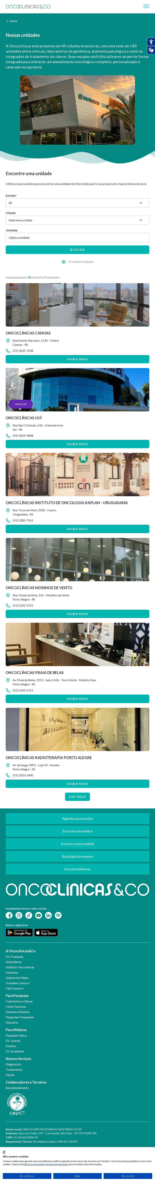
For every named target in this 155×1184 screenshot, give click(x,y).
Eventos (11, 1046)
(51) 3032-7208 (23, 350)
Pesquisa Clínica (16, 1035)
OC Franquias (14, 956)
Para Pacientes (17, 996)
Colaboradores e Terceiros (26, 1082)
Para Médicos (16, 1030)
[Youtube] (38, 914)
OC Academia (15, 1051)
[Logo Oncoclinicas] (28, 7)
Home (13, 21)
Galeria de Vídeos (17, 977)
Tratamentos (14, 1069)
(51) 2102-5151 (23, 605)
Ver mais (77, 796)
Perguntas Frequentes (20, 1017)
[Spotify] (58, 914)
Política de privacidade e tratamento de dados (45, 1164)
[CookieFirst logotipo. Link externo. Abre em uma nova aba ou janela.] (4, 1152)
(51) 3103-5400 (23, 775)
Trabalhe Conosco (17, 983)
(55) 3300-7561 (23, 520)
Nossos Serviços (18, 1059)
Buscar (77, 249)
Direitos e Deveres (18, 1012)
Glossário (12, 1022)
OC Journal (13, 1040)
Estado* (11, 195)
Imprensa (12, 972)
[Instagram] (19, 914)
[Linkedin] (48, 914)
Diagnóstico (14, 1064)
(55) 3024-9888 (23, 435)
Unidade (12, 230)
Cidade (11, 213)
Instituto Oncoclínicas (20, 967)
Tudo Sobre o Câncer (19, 1001)
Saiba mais (77, 359)
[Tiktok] (28, 914)
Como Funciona (16, 1006)
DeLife (10, 1075)
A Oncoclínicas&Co (21, 951)
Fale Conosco (14, 988)
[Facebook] (9, 914)
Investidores (14, 962)
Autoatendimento (17, 1088)
